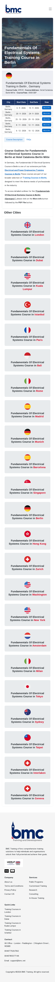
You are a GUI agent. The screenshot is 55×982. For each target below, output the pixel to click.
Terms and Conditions (13, 886)
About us (8, 882)
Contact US (9, 894)
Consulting (33, 894)
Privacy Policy (10, 890)
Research (33, 890)
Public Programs (36, 882)
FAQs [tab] (29, 139)
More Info (46, 107)
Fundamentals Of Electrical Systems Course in (27, 233)
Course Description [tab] (14, 139)
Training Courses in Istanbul (12, 931)
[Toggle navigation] (50, 9)
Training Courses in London (12, 910)
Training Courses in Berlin (35, 178)
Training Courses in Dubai (12, 917)
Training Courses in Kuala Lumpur (12, 924)
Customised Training (38, 886)
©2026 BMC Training (24, 972)
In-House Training (36, 898)
